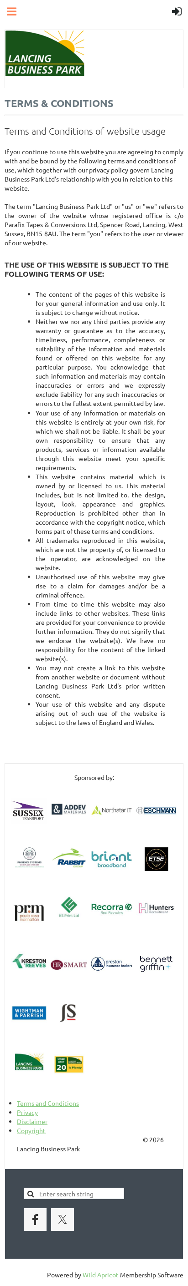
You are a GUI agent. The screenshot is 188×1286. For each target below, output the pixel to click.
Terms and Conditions (48, 1103)
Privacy (27, 1112)
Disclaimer (32, 1121)
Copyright (31, 1130)
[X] (62, 1219)
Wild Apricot (101, 1275)
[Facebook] (35, 1219)
